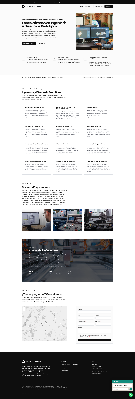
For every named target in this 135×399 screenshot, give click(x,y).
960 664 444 (99, 6)
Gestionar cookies (108, 2)
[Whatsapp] (131, 395)
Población (98, 321)
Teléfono (97, 315)
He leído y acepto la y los (93, 336)
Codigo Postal (82, 321)
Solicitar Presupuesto (28, 43)
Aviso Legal (94, 364)
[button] (44, 324)
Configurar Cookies (96, 373)
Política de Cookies (96, 366)
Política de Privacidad (94, 335)
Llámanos (41, 43)
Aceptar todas (97, 2)
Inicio (81, 6)
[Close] (131, 381)
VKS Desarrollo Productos (33, 6)
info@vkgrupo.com (65, 370)
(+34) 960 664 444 (65, 368)
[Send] (130, 389)
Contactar (108, 6)
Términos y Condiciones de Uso (100, 371)
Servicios (87, 6)
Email (80, 315)
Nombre (80, 309)
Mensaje (80, 327)
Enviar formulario (94, 340)
